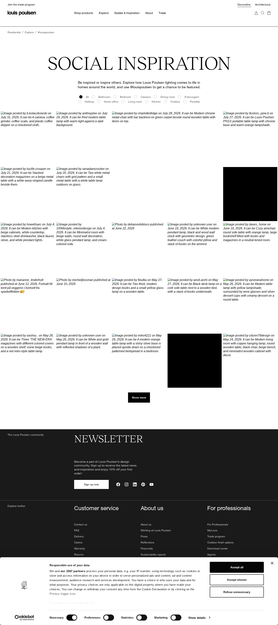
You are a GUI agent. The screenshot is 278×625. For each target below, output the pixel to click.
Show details (197, 617)
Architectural (262, 4)
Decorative (244, 4)
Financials (147, 548)
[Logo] (22, 13)
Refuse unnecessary (236, 592)
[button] (28, 138)
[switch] (108, 617)
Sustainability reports (153, 554)
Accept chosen (237, 579)
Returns (79, 554)
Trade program (216, 536)
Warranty (79, 548)
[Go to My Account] (256, 17)
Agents (211, 554)
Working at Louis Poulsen (156, 530)
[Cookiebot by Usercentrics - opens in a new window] (24, 617)
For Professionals (217, 524)
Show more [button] (139, 397)
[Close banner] (272, 563)
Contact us (80, 524)
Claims (78, 542)
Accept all (236, 567)
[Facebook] (118, 484)
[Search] (262, 17)
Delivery (79, 536)
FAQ (76, 530)
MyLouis (212, 530)
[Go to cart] (268, 17)
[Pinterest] (143, 484)
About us (146, 524)
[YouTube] (151, 484)
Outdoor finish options (220, 542)
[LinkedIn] (135, 484)
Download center (217, 548)
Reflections (147, 542)
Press (144, 536)
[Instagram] (126, 484)
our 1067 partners (73, 571)
